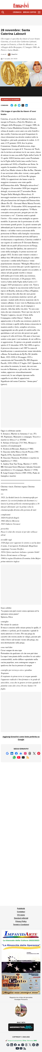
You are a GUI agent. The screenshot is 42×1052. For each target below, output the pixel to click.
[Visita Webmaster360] (21, 1027)
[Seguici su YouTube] (18, 757)
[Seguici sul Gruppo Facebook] (20, 753)
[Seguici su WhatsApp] (14, 757)
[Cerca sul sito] (2, 12)
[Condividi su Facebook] (11, 105)
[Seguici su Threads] (29, 753)
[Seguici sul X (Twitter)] (34, 753)
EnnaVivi (14, 54)
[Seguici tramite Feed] (27, 757)
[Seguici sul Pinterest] (38, 753)
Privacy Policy (21, 921)
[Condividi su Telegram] (19, 105)
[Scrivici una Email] (23, 757)
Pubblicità (21, 908)
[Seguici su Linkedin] (11, 753)
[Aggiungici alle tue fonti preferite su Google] (7, 753)
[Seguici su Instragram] (25, 753)
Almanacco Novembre (11, 99)
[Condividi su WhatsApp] (15, 105)
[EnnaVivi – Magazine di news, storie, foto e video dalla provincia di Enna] (21, 5)
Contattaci (21, 912)
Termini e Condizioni (21, 924)
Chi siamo (21, 915)
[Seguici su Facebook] (16, 753)
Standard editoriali (21, 918)
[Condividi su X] (22, 105)
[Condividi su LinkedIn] (26, 105)
